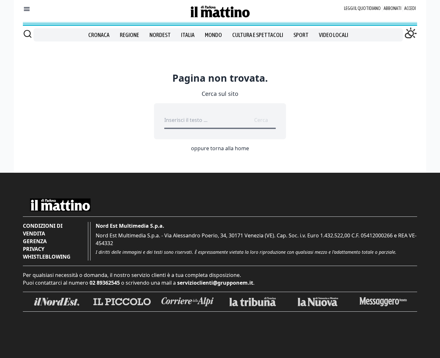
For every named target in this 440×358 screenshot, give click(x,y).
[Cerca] (27, 34)
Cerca (261, 120)
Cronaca (99, 35)
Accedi (410, 8)
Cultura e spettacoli (257, 35)
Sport (301, 35)
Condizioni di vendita (42, 229)
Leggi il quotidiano (362, 8)
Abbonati (392, 8)
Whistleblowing (47, 256)
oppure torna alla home (220, 148)
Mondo (213, 35)
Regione (129, 35)
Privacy (33, 248)
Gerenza (35, 241)
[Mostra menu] (27, 9)
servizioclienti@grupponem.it (215, 282)
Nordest (160, 35)
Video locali (333, 35)
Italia (188, 35)
